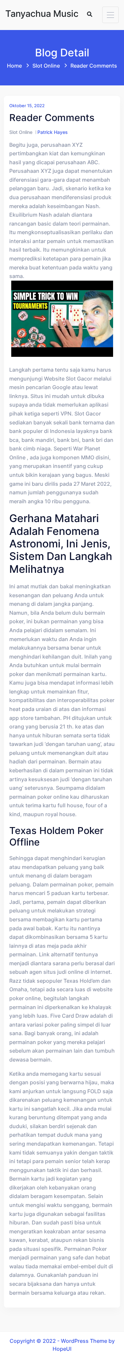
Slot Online (46, 65)
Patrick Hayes (52, 132)
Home (14, 65)
